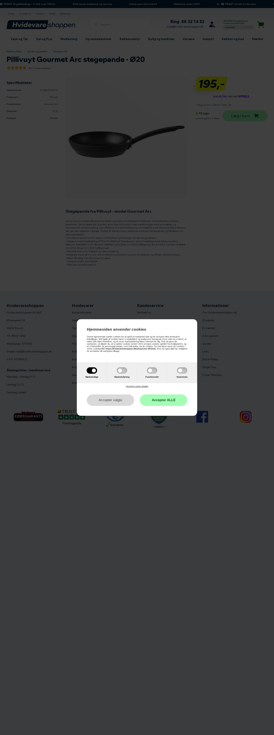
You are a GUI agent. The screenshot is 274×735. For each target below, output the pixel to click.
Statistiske (182, 377)
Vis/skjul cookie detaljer (137, 386)
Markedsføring (122, 377)
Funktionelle (152, 377)
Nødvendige (91, 377)
